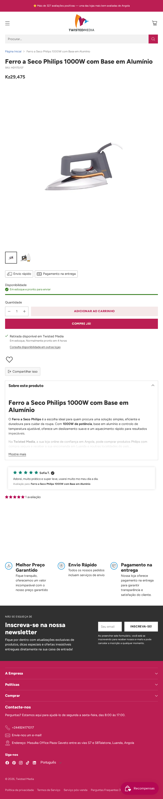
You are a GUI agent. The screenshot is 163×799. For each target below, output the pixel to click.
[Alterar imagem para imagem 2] (25, 258)
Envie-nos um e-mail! (27, 735)
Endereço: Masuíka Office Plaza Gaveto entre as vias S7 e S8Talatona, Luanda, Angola (73, 743)
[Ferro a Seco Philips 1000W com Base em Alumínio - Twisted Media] (81, 166)
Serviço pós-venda (75, 790)
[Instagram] (20, 763)
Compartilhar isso (25, 371)
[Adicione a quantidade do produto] (24, 311)
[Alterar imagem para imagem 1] (11, 258)
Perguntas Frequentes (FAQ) (108, 790)
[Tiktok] (27, 763)
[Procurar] (153, 39)
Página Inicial (13, 51)
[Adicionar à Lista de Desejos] (81, 359)
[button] (81, 478)
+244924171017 (23, 727)
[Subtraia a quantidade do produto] (9, 311)
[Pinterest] (14, 763)
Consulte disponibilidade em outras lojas (35, 347)
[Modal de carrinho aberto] (154, 23)
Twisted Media (25, 779)
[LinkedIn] (34, 763)
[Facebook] (7, 763)
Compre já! (81, 323)
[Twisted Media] (81, 23)
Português (48, 762)
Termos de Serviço (48, 790)
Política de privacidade (19, 790)
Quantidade (13, 302)
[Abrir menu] (7, 23)
